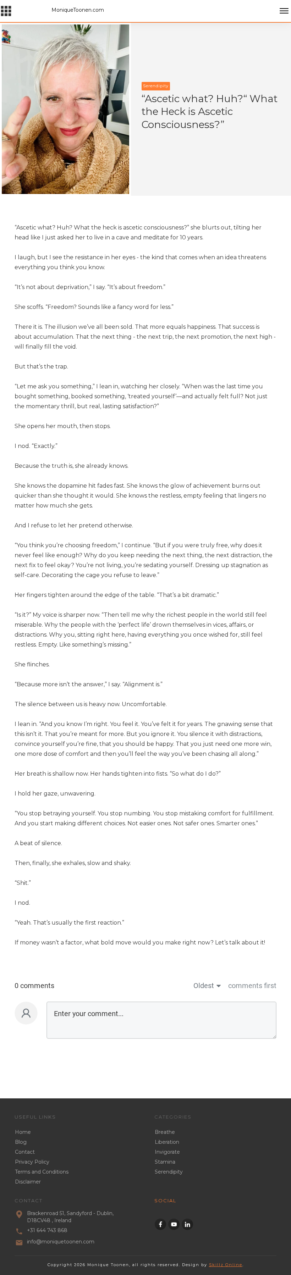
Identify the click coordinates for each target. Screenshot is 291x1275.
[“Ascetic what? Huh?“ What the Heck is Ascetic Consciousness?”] (65, 109)
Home (23, 1132)
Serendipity (169, 1172)
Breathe (165, 1132)
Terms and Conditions (41, 1172)
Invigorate (167, 1152)
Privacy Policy (32, 1162)
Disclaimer (28, 1182)
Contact (25, 1152)
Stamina (165, 1162)
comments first (252, 985)
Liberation (167, 1142)
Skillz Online (225, 1264)
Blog (21, 1142)
